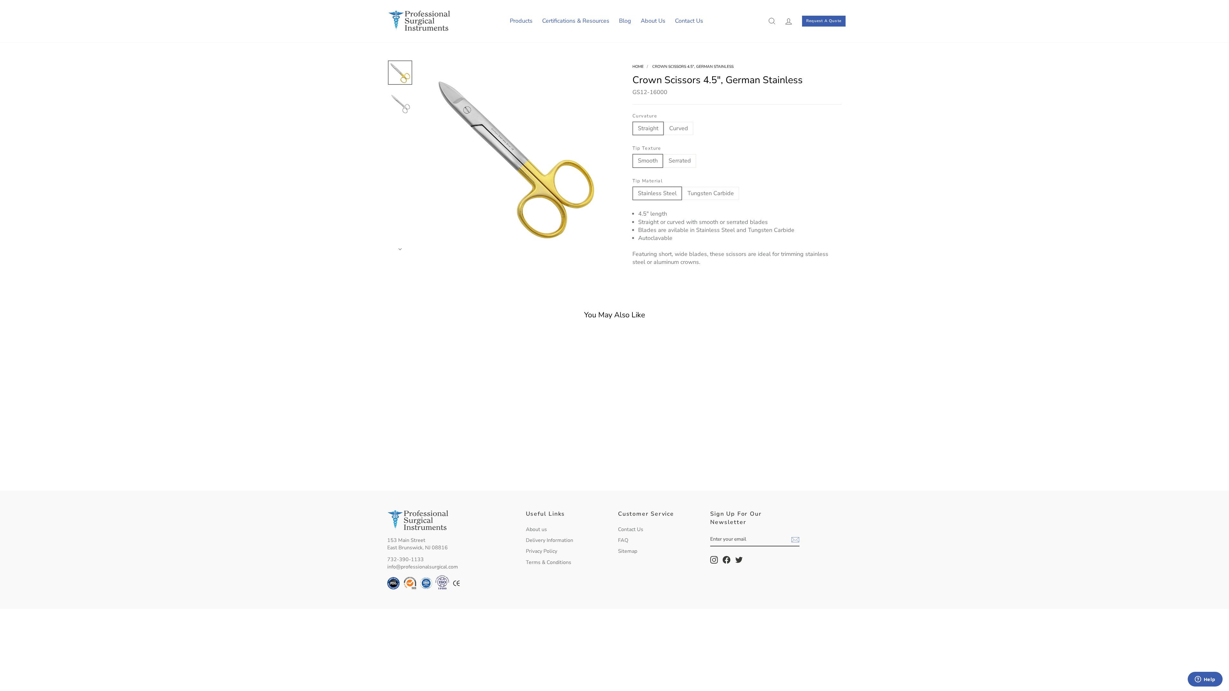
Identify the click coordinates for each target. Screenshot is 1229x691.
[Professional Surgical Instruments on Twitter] (739, 560)
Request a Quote (823, 20)
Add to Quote (441, 471)
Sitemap (627, 551)
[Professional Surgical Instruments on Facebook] (726, 560)
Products (521, 21)
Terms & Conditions (548, 562)
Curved (678, 128)
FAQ (623, 540)
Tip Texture (646, 148)
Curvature (644, 116)
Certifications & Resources (575, 21)
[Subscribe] (795, 540)
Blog (625, 21)
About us (536, 529)
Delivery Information (549, 540)
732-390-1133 (405, 559)
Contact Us (689, 21)
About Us (653, 21)
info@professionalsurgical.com (422, 566)
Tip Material (647, 181)
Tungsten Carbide (710, 193)
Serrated (680, 160)
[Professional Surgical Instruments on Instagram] (714, 560)
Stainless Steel (657, 193)
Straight (648, 128)
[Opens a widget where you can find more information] (1205, 680)
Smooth (648, 160)
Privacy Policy (541, 551)
